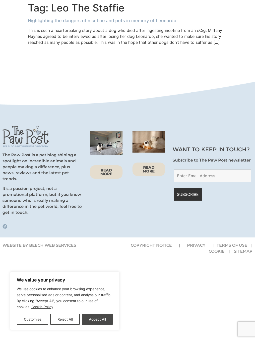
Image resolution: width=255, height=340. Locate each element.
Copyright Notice (151, 245)
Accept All (97, 319)
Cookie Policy (42, 307)
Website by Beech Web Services (39, 245)
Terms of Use (232, 245)
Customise (32, 319)
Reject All (65, 319)
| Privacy (195, 245)
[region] (65, 301)
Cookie (218, 251)
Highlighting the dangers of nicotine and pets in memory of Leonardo (102, 20)
